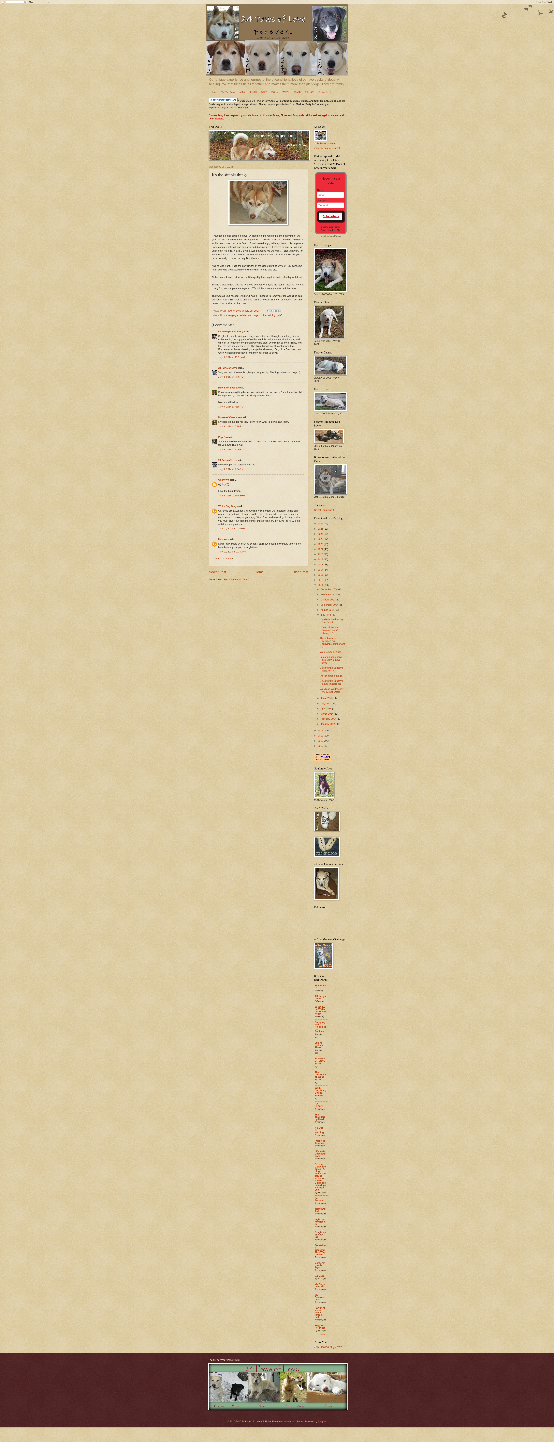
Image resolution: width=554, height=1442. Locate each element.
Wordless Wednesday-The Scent (332, 621)
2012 (321, 735)
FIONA (274, 91)
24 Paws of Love (227, 368)
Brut (222, 315)
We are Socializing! (330, 652)
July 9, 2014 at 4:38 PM (231, 406)
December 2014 (329, 589)
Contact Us (323, 91)
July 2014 (326, 615)
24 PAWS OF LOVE (320, 1059)
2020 (321, 554)
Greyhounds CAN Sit (320, 1234)
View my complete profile (327, 148)
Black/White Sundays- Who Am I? (332, 669)
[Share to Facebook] (276, 311)
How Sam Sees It (228, 387)
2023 (321, 539)
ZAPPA (285, 91)
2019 (321, 559)
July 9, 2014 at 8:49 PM (231, 449)
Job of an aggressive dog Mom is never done (331, 660)
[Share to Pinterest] (279, 311)
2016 (321, 575)
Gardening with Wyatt (320, 1265)
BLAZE (297, 91)
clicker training (267, 315)
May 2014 (326, 703)
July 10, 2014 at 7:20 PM (231, 528)
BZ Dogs (319, 1276)
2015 (321, 580)
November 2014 (329, 594)
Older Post (300, 572)
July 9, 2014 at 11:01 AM (231, 357)
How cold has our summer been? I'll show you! (330, 630)
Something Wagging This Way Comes (320, 1250)
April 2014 (326, 708)
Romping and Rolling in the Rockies (320, 1027)
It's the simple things (331, 676)
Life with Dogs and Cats (320, 1153)
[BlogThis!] (270, 311)
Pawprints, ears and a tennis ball (320, 1313)
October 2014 (328, 599)
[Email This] (268, 311)
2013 (321, 730)
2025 (321, 528)
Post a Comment (224, 558)
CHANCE (309, 91)
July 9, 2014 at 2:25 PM (231, 377)
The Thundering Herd (320, 1117)
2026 (321, 523)
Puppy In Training (320, 1141)
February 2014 (329, 718)
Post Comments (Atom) (236, 579)
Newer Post (217, 572)
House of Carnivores (230, 417)
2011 (320, 741)
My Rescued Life (319, 1297)
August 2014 (328, 610)
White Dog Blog (227, 506)
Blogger (322, 1421)
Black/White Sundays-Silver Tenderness (332, 682)
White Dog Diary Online (320, 1090)
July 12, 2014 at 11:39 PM (232, 551)
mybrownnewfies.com (320, 1221)
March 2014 (327, 713)
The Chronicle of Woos (320, 1074)
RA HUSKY (319, 1105)
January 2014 (328, 724)
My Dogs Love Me (320, 1285)
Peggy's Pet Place (320, 1326)
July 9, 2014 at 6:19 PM (231, 426)
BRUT (264, 91)
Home (214, 91)
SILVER (253, 91)
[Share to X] (273, 311)
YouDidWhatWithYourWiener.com (320, 1010)
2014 (321, 585)
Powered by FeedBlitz (331, 230)
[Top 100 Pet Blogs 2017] (328, 1347)
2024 (321, 534)
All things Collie (320, 997)
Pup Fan (223, 437)
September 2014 (330, 604)
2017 (321, 569)
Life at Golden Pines (319, 1045)
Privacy (337, 236)
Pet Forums (319, 1199)
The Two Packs (228, 91)
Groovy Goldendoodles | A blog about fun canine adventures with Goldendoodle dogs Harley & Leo (320, 1177)
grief (279, 315)
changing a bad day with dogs (242, 315)
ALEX (242, 91)
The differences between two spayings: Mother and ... (332, 642)
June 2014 (326, 698)
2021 (321, 549)
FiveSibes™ (320, 986)
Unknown (223, 479)
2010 (321, 746)
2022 (321, 544)
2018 (321, 564)
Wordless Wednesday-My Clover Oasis (332, 690)
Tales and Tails (320, 1209)
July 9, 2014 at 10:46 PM (231, 495)
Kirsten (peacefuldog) (230, 331)
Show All (324, 1335)
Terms (329, 236)
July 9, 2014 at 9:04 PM (231, 469)
